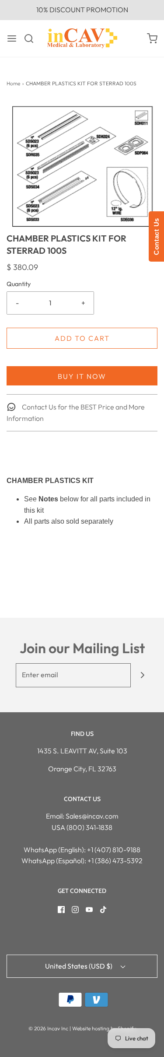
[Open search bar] (32, 38)
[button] (82, 166)
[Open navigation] (12, 38)
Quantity (19, 284)
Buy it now (82, 376)
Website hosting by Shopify (104, 1028)
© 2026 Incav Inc (48, 1028)
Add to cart (82, 338)
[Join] (143, 675)
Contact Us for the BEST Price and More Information (76, 412)
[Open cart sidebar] (152, 38)
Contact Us (156, 236)
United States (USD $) (79, 966)
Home (13, 83)
